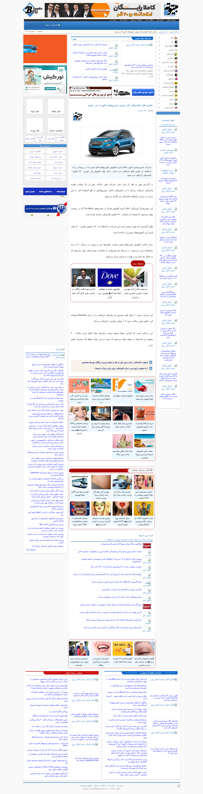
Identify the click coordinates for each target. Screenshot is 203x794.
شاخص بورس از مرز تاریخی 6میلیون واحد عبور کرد (168, 312)
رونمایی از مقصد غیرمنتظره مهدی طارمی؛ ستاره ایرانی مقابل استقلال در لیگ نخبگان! (48, 731)
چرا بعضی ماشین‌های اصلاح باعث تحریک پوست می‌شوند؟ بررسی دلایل (113, 620)
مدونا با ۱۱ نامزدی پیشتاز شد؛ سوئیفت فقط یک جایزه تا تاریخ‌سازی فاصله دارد (49, 693)
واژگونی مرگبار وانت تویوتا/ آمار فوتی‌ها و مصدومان (121, 544)
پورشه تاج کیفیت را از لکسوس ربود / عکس (90, 44)
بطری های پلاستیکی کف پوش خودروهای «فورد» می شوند (120, 105)
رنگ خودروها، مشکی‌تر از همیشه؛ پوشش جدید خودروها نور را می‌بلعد (91, 62)
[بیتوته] (32, 16)
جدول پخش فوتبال (34, 167)
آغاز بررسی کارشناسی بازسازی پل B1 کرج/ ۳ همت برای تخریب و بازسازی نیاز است (45, 405)
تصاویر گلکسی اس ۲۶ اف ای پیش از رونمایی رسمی (47, 750)
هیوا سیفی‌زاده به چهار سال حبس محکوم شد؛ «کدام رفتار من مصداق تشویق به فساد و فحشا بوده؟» (47, 686)
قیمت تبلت (58, 173)
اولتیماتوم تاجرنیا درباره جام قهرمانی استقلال (50, 716)
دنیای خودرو (163, 32)
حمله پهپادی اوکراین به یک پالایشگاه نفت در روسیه (127, 692)
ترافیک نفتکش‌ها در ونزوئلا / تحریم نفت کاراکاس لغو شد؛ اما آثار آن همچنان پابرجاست (168, 355)
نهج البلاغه (37, 173)
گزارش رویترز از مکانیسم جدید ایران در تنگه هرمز (121, 589)
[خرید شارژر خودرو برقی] (134, 92)
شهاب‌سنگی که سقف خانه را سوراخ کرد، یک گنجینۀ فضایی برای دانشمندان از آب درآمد (107, 574)
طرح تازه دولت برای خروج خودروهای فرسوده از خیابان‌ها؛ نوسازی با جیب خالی (45, 486)
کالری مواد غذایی (34, 162)
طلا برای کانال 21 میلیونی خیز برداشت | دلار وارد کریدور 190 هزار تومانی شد (168, 220)
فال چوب (50, 138)
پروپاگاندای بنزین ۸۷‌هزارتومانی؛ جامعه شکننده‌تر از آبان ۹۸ (168, 294)
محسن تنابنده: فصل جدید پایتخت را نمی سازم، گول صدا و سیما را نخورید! (45, 535)
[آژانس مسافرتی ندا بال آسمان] (45, 93)
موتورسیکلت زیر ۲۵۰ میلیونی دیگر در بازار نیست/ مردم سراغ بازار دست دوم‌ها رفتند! (168, 258)
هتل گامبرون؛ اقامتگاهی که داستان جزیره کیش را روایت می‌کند (116, 582)
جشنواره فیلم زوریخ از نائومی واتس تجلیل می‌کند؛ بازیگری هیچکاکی (85, 715)
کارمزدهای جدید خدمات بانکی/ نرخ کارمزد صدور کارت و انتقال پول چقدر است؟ (47, 501)
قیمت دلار (58, 162)
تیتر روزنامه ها (57, 178)
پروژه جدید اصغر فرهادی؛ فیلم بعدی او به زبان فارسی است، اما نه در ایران (45, 529)
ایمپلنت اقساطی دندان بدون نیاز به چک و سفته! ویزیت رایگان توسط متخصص (115, 362)
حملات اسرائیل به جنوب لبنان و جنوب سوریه (46, 422)
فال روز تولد (40, 138)
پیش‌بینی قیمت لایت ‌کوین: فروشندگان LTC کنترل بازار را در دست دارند (168, 161)
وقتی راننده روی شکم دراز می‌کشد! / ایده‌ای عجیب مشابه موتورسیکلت (90, 53)
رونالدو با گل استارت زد (58, 711)
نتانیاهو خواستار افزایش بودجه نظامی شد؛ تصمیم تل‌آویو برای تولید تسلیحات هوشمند (47, 459)
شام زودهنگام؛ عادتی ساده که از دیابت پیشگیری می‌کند (119, 597)
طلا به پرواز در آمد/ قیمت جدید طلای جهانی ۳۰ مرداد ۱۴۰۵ (168, 396)
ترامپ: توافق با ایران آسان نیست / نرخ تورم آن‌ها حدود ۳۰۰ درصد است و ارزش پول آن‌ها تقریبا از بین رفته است (46, 428)
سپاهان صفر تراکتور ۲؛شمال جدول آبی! (47, 546)
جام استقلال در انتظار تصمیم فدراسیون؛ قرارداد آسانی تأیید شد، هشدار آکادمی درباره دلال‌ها (46, 416)
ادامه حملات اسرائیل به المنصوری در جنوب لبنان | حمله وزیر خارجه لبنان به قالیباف (46, 441)
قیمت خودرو (57, 151)
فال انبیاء (35, 111)
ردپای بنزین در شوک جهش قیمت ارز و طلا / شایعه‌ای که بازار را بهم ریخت (168, 140)
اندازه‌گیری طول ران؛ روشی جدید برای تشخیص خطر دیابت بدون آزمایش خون (48, 435)
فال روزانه (34, 130)
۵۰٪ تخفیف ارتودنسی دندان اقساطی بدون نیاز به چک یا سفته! (121, 368)
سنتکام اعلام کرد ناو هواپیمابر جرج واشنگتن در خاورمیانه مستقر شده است (128, 686)
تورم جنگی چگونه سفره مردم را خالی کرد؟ (46, 491)
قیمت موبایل (57, 167)
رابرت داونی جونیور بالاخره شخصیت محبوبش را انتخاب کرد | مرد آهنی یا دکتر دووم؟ (49, 680)
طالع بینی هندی (61, 138)
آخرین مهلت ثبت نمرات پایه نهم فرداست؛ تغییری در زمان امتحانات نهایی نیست (110, 612)
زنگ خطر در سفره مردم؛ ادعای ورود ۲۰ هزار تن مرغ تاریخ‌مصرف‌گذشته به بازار (168, 332)
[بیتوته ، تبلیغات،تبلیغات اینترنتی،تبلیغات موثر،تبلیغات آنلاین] (91, 92)
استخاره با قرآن (56, 130)
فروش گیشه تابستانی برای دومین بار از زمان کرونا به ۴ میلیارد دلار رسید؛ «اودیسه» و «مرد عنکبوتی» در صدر (45, 466)
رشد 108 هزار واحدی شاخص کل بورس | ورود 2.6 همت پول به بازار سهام (168, 199)
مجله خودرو (174, 32)
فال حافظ (56, 111)
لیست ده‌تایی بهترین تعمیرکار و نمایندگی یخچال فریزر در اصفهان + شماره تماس (109, 551)
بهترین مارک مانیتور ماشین (96, 69)
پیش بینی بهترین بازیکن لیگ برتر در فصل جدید (45, 410)
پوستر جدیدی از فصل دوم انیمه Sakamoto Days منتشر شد (87, 759)
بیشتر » (73, 39)
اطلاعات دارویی (35, 151)
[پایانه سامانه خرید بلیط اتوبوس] (45, 62)
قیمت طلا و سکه (56, 157)
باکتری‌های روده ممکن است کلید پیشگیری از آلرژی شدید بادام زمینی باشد (112, 627)
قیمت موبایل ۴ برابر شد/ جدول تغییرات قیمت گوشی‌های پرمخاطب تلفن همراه (129, 710)
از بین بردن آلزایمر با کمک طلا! (51, 524)
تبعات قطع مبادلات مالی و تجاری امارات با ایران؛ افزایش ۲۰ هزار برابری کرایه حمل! (46, 495)
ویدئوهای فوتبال (35, 157)
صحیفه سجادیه (35, 178)
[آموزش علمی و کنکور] (102, 16)
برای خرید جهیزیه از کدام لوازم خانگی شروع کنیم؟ (168, 180)
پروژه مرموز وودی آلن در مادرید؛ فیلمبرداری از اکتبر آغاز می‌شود (86, 694)
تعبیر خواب (29, 138)
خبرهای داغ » (31, 549)
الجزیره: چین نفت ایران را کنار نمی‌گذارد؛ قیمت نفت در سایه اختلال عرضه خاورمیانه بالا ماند (168, 377)
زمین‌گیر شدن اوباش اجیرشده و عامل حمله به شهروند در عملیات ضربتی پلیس (110, 605)
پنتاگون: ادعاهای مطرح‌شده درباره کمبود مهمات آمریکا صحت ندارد (47, 365)
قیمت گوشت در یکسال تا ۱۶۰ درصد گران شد (168, 277)
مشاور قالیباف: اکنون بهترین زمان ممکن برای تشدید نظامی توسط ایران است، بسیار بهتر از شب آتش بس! (126, 735)
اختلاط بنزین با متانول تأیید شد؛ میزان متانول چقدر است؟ (168, 239)
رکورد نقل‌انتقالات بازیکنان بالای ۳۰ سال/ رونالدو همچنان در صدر (38, 355)
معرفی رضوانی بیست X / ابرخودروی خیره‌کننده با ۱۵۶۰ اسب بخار (138, 66)
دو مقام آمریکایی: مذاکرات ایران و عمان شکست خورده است (47, 447)
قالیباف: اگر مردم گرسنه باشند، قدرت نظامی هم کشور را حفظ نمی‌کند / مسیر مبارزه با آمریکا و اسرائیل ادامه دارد (45, 372)
